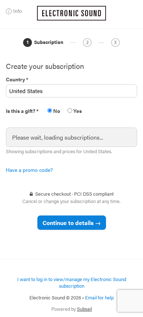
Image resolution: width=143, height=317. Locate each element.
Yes (77, 111)
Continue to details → (72, 222)
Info (17, 10)
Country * (17, 79)
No (56, 111)
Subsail (84, 308)
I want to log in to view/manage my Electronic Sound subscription (71, 282)
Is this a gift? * (22, 111)
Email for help (99, 297)
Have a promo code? (29, 169)
